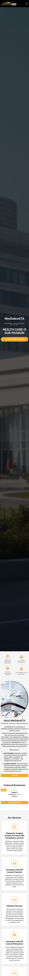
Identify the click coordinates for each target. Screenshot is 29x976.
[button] (26, 3)
